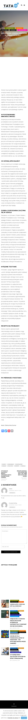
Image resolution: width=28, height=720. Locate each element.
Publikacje (14, 601)
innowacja (11, 464)
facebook (14, 706)
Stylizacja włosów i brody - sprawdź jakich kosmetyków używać (6, 475)
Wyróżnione (22, 30)
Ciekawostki (9, 28)
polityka (10, 466)
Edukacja (13, 610)
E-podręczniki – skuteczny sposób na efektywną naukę (17, 656)
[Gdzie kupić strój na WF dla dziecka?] (5, 604)
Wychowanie (14, 616)
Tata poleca (14, 633)
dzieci (4, 464)
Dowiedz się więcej (13, 718)
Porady (21, 610)
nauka (4, 466)
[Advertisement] (14, 74)
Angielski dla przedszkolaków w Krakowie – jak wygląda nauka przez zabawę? (18, 639)
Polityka (4, 30)
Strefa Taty (14, 612)
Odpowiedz (12, 492)
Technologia (14, 613)
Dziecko (19, 28)
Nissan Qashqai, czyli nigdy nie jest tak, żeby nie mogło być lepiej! (22, 474)
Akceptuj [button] (24, 718)
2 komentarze (21, 39)
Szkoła (13, 30)
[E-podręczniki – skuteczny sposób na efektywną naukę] (5, 651)
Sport (21, 601)
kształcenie (19, 464)
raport (17, 466)
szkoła (23, 466)
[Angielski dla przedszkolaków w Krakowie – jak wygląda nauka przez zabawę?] (5, 634)
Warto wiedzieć (15, 615)
